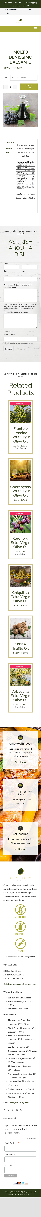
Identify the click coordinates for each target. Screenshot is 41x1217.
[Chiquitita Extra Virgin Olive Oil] (20, 568)
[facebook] (4, 1110)
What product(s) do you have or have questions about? (18, 286)
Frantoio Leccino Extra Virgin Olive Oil (20, 434)
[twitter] (8, 1110)
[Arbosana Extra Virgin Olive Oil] (20, 666)
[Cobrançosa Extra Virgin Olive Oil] (20, 462)
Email (6, 275)
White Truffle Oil (20, 646)
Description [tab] (9, 142)
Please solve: (9, 331)
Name (6, 264)
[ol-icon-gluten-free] (20, 905)
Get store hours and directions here (19, 984)
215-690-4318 (19, 2)
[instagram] (12, 1110)
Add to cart (29, 87)
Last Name (9, 1165)
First (5, 271)
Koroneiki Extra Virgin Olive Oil (20, 542)
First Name (9, 1154)
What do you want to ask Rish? (16, 312)
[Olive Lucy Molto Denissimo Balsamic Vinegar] (20, 110)
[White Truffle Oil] (20, 619)
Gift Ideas (20, 762)
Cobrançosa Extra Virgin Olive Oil (20, 491)
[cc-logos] (20, 1183)
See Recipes (20, 849)
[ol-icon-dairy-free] (20, 922)
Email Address (11, 1143)
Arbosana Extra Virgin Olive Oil (20, 695)
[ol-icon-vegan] (20, 939)
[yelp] (21, 1110)
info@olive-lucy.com (19, 1102)
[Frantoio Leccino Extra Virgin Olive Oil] (20, 404)
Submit (8, 349)
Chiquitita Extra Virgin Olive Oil (20, 596)
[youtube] (17, 1110)
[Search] (8, 13)
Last (23, 271)
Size (5, 77)
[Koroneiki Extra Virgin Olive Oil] (20, 513)
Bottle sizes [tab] (9, 150)
